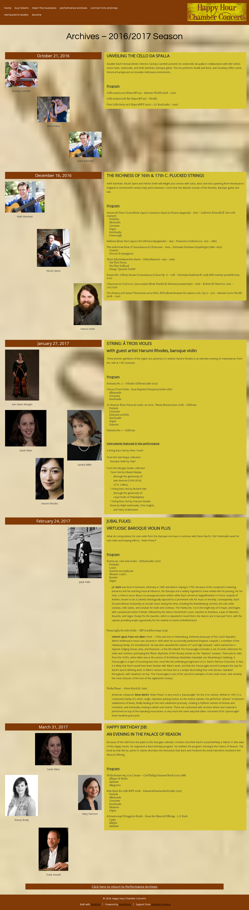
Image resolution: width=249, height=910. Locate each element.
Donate (36, 14)
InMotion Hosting (160, 904)
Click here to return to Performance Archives (124, 887)
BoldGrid (95, 904)
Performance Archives (73, 8)
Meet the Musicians (44, 8)
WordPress (125, 904)
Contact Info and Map (104, 8)
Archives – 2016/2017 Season (124, 36)
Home (7, 8)
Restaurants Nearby (16, 14)
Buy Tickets (22, 8)
